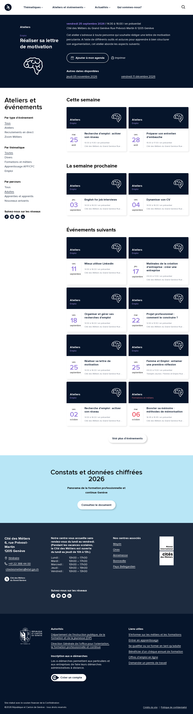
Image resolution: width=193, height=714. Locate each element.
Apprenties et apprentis (19, 196)
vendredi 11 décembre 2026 (138, 76)
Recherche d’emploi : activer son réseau (102, 135)
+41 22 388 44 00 (19, 563)
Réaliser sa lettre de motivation (97, 362)
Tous (8, 123)
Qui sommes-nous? (129, 7)
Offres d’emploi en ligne (143, 657)
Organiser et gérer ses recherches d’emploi (99, 315)
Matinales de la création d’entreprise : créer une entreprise (162, 267)
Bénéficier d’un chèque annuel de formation (156, 651)
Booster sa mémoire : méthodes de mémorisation (165, 410)
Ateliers (9, 127)
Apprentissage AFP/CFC (19, 166)
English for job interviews (100, 199)
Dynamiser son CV (158, 199)
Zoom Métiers (13, 137)
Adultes (9, 191)
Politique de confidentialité (174, 707)
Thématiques (32, 7)
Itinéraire (13, 558)
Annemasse (120, 555)
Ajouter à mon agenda (89, 58)
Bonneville (119, 561)
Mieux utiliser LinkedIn (98, 263)
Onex (116, 549)
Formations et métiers (18, 162)
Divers (8, 157)
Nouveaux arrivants (17, 201)
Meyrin (117, 544)
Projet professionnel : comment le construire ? (162, 315)
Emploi (9, 171)
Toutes (9, 153)
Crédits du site (150, 707)
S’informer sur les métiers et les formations (155, 634)
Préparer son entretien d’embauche (161, 135)
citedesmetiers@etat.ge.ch (19, 569)
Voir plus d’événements (127, 438)
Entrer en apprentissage (143, 640)
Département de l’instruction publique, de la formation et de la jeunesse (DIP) (78, 636)
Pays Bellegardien (124, 566)
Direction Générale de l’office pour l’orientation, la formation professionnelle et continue (80, 645)
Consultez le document (96, 505)
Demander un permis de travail (148, 663)
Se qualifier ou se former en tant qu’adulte (155, 646)
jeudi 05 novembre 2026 (82, 76)
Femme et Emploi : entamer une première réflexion (164, 362)
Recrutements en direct (19, 132)
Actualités (102, 7)
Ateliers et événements (68, 7)
